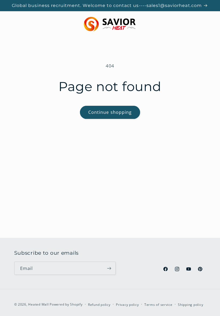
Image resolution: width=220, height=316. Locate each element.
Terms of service (158, 305)
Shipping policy (190, 305)
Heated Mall (38, 304)
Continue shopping (110, 112)
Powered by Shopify (66, 304)
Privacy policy (127, 305)
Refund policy (99, 305)
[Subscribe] (109, 268)
